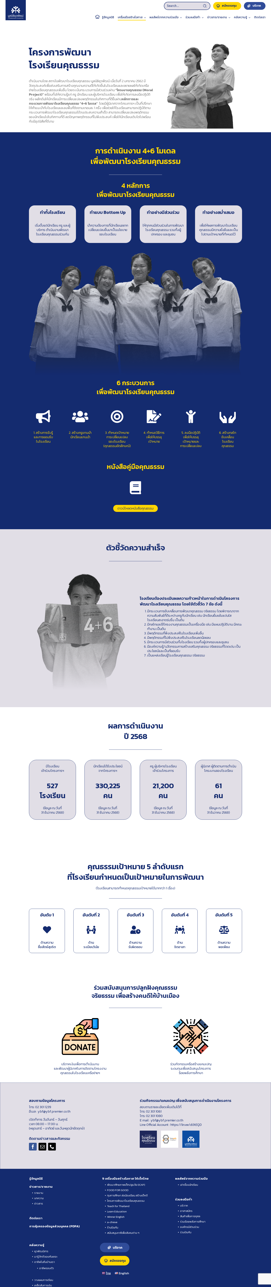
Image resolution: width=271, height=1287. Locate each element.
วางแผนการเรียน (43, 1280)
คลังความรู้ (36, 1245)
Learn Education (117, 1211)
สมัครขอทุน (118, 1261)
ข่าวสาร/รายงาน (41, 1186)
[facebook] (33, 1147)
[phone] (52, 1147)
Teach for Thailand (118, 1206)
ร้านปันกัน (112, 1227)
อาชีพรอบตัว (46, 1268)
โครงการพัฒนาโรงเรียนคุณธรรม (126, 1201)
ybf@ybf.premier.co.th (54, 1111)
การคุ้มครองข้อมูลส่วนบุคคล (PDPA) (54, 1226)
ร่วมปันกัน (185, 1232)
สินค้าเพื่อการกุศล (190, 1216)
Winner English (115, 1217)
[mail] (42, 1147)
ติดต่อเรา (35, 1218)
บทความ (39, 1198)
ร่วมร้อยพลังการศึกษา (192, 1221)
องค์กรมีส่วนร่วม (189, 1227)
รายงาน (38, 1193)
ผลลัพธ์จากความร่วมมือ (191, 1178)
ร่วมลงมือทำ (183, 1199)
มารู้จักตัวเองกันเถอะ (46, 1256)
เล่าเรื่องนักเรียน (189, 1185)
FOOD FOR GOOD (117, 1190)
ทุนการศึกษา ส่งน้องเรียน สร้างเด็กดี (127, 1195)
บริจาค (184, 1205)
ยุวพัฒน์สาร (41, 1251)
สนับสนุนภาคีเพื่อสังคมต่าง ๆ (123, 1233)
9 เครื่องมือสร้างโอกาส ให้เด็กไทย (125, 1178)
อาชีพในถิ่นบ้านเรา (44, 1262)
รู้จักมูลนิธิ (36, 1178)
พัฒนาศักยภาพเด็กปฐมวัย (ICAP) (126, 1185)
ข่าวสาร (38, 1203)
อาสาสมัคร (186, 1211)
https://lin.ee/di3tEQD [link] (186, 1124)
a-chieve (112, 1222)
